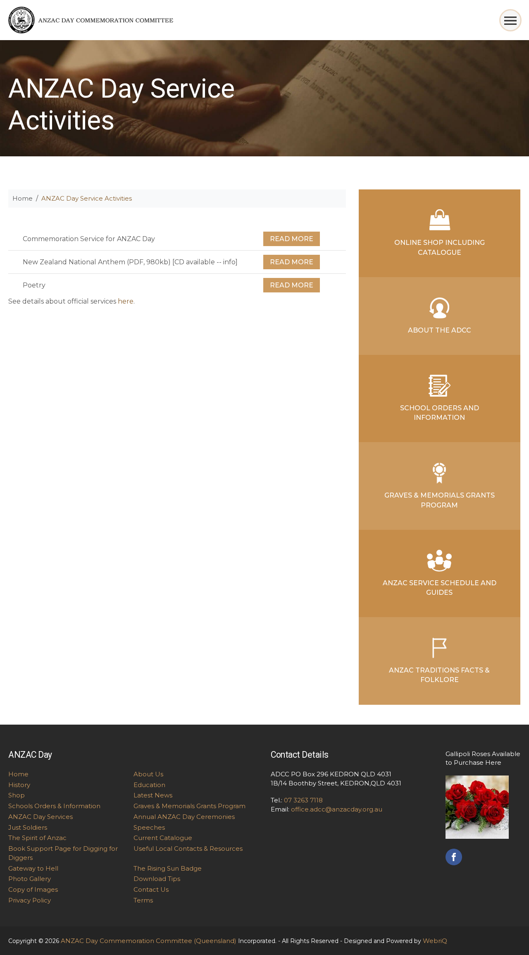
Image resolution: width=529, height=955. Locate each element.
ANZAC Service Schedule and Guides (439, 587)
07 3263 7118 (303, 800)
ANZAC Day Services (40, 817)
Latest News (152, 795)
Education (149, 785)
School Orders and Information (439, 412)
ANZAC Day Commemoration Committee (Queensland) (148, 941)
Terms (143, 900)
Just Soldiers (27, 827)
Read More (291, 239)
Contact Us (151, 889)
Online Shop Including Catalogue (439, 247)
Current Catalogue (162, 838)
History (19, 785)
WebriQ (435, 941)
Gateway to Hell (33, 868)
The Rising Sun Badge (167, 868)
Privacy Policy (29, 900)
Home (22, 198)
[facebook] (454, 856)
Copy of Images (33, 889)
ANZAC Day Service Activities (86, 198)
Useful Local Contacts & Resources (188, 848)
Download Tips (156, 879)
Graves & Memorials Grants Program (439, 500)
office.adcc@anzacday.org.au (336, 809)
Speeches (149, 827)
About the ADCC (439, 330)
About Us (148, 774)
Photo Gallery (29, 879)
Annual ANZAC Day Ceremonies (184, 817)
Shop (16, 795)
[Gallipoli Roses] (477, 806)
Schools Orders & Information (54, 806)
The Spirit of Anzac (37, 838)
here (125, 301)
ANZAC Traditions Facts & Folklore (439, 675)
